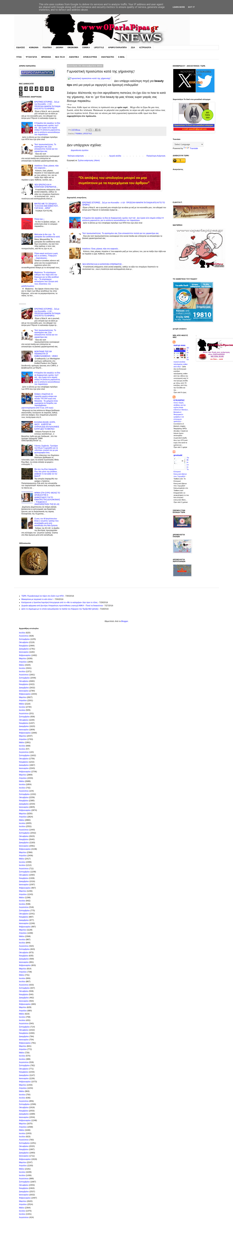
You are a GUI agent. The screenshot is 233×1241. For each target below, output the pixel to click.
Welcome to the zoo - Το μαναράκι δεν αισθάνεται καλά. (47, 235)
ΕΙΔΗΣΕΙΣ (20, 47)
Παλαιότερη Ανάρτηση (155, 156)
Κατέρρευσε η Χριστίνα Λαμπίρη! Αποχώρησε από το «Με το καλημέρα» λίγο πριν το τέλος (59, 602)
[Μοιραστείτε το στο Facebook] (96, 129)
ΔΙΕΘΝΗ (59, 47)
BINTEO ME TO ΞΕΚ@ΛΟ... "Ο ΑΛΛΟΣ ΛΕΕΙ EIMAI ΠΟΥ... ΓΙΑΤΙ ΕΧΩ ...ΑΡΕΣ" (46, 206)
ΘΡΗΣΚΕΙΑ (46, 57)
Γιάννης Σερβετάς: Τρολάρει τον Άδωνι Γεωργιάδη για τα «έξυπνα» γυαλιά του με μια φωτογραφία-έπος (46, 449)
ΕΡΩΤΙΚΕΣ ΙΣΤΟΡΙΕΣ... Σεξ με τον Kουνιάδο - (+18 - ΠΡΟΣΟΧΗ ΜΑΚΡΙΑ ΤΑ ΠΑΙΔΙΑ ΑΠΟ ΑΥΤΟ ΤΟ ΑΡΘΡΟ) (47, 105)
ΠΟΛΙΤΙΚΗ (47, 47)
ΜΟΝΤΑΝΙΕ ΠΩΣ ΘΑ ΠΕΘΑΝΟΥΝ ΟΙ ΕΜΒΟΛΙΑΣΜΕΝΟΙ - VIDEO (46, 353)
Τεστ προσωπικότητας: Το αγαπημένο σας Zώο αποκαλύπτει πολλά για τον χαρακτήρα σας (120, 233)
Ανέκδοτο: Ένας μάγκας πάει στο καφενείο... (100, 249)
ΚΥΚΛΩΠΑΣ (179, 400)
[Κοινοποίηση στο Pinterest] (99, 129)
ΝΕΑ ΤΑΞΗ (60, 57)
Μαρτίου (22, 658)
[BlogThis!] (90, 129)
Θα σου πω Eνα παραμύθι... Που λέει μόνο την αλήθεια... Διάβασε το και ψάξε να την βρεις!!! (46, 472)
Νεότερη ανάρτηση (76, 156)
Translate (194, 148)
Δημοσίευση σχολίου (79, 150)
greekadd (178, 455)
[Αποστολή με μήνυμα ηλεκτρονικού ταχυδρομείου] (87, 129)
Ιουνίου (22, 668)
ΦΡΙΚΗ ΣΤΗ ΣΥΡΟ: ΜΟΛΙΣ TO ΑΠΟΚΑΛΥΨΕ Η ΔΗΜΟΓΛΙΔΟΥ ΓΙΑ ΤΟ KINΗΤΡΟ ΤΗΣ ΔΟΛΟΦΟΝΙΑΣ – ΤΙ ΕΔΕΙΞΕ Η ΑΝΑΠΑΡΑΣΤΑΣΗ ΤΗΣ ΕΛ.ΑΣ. (47, 498)
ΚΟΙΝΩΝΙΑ (34, 47)
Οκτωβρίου (24, 642)
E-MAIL (121, 57)
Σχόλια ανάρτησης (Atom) (89, 160)
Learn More (179, 7)
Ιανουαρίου (24, 652)
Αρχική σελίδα (115, 156)
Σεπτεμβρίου (24, 639)
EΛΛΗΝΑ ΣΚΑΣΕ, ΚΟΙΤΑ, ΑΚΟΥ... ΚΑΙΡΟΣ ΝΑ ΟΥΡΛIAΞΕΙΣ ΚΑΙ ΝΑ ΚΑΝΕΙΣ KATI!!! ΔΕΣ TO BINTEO (46, 425)
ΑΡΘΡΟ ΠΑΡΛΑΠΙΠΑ (117, 47)
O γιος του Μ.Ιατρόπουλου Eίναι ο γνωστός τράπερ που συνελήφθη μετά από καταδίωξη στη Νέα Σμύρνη (46, 522)
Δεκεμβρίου (24, 649)
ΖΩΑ (133, 47)
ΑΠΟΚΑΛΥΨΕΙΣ (90, 57)
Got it (191, 7)
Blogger (124, 621)
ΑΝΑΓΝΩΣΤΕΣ (107, 57)
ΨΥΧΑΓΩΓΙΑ (31, 57)
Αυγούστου (24, 636)
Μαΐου (21, 665)
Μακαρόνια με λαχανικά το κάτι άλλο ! (37, 599)
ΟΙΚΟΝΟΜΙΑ (72, 47)
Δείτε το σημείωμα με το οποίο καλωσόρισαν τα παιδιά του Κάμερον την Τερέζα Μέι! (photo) (59, 609)
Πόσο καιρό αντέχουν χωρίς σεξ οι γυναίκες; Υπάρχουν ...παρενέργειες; (46, 255)
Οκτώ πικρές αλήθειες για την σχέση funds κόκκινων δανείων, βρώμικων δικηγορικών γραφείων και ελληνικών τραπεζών (181, 412)
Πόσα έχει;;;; (39, 219)
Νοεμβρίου (23, 646)
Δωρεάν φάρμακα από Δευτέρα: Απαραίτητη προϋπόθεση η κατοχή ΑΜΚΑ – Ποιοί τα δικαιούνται (62, 606)
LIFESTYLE (99, 47)
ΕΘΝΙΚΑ (86, 47)
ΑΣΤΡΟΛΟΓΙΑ (145, 47)
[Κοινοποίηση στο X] (93, 129)
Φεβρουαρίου (25, 655)
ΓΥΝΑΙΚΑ (78, 133)
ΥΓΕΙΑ (19, 57)
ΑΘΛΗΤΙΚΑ (74, 57)
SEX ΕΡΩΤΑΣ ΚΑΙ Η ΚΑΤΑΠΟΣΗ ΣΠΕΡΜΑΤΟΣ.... (102, 264)
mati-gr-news (179, 345)
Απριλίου (23, 662)
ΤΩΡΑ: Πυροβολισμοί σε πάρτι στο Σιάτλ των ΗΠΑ (42, 596)
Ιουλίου (22, 633)
